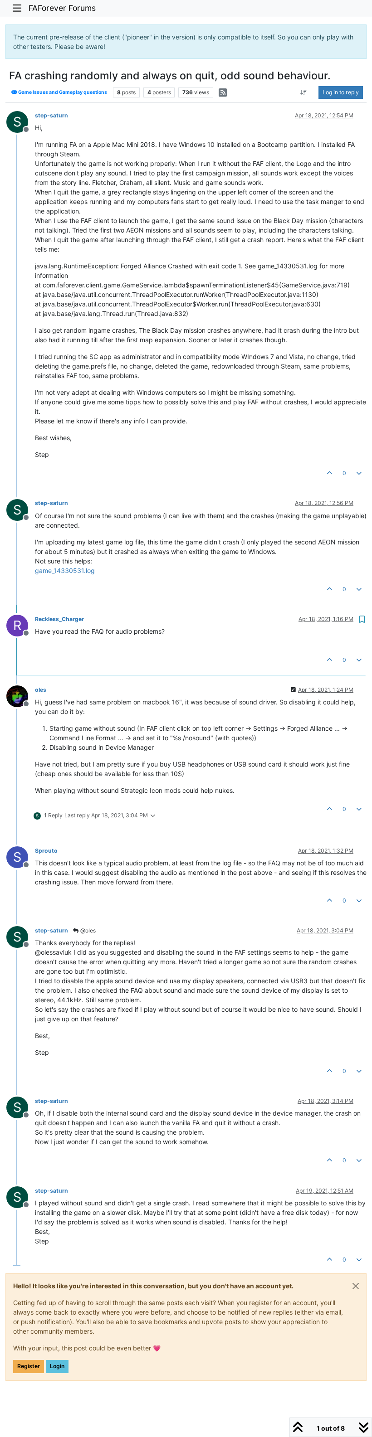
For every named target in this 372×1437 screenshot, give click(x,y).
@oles (87, 930)
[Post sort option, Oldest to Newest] (303, 92)
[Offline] (20, 695)
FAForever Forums (62, 8)
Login (57, 1366)
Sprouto (46, 850)
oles (40, 689)
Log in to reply (341, 92)
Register (28, 1366)
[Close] (355, 1286)
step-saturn (51, 115)
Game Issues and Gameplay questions (62, 92)
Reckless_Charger (59, 619)
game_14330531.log (65, 570)
